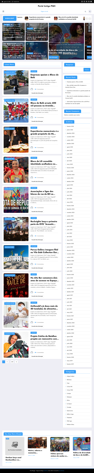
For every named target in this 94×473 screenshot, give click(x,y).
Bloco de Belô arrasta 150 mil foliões (36, 57)
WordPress (45, 467)
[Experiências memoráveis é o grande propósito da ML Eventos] (16, 139)
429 (12, 362)
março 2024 (70, 202)
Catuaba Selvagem (37, 30)
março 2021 (70, 312)
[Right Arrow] (90, 19)
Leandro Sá (29, 32)
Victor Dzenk (43, 32)
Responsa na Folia (7, 51)
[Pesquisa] (85, 11)
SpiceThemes (61, 467)
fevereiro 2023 (70, 243)
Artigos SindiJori (70, 376)
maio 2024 (69, 195)
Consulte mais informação (58, 57)
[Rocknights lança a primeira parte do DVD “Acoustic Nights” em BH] (16, 229)
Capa (53, 46)
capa (13, 28)
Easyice (43, 30)
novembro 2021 (70, 285)
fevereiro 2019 (70, 364)
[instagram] (89, 1)
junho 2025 (69, 154)
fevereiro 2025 (70, 167)
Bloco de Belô (38, 28)
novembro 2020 (70, 326)
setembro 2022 (70, 261)
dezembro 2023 (70, 209)
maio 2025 (69, 157)
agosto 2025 (70, 147)
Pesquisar (69, 65)
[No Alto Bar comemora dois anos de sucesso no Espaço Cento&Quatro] (16, 285)
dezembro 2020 (70, 323)
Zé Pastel (29, 34)
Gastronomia (70, 410)
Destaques (30, 28)
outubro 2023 (70, 216)
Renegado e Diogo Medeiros (15, 49)
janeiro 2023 (70, 247)
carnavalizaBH (30, 30)
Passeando (69, 417)
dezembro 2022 (70, 250)
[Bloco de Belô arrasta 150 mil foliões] (36, 50)
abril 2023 (69, 236)
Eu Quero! (69, 404)
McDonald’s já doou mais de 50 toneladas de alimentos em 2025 (44, 307)
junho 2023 (69, 229)
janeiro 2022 (70, 278)
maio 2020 (69, 347)
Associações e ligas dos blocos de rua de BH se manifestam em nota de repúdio (79, 18)
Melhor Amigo (70, 414)
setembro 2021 (70, 292)
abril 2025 (69, 161)
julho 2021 (69, 298)
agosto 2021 (70, 295)
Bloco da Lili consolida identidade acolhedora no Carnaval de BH (49, 18)
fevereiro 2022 (70, 274)
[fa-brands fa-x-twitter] (84, 1)
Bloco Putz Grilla (72, 46)
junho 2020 (69, 343)
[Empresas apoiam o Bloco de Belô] (16, 82)
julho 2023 (69, 226)
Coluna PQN (70, 390)
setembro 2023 (70, 219)
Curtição (34, 218)
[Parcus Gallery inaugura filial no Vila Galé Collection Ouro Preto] (16, 257)
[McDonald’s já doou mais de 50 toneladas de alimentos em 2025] (16, 314)
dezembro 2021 (70, 281)
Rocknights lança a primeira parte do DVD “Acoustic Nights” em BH (44, 222)
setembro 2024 (70, 181)
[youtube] (91, 1)
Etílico (68, 400)
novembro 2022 (70, 254)
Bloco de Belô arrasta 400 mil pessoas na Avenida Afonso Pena (13, 57)
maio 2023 (69, 233)
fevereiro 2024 (70, 205)
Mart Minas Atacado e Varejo (9, 30)
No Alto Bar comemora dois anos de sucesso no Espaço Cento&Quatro (44, 279)
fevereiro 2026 (70, 126)
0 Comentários (40, 89)
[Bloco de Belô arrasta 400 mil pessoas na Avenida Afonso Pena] (16, 110)
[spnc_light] (90, 11)
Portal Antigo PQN (46, 5)
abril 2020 (69, 350)
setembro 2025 (70, 143)
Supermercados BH (36, 32)
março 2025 (70, 164)
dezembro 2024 (70, 174)
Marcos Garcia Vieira (14, 47)
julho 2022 (69, 267)
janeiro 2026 (70, 130)
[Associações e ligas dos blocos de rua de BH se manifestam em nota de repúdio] (16, 200)
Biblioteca (69, 379)
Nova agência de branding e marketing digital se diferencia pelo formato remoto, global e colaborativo (80, 451)
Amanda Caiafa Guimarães (63, 46)
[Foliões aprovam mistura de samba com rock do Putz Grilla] (70, 41)
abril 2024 (69, 198)
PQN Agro (69, 421)
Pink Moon (18, 30)
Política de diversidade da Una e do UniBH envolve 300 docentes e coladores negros (58, 453)
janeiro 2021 (70, 319)
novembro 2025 (70, 136)
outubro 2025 (70, 140)
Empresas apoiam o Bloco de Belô (13, 38)
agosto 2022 (70, 264)
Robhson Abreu (17, 34)
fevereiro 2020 (70, 357)
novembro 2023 (70, 212)
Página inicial (44, 11)
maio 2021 (69, 305)
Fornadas (69, 407)
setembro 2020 (70, 333)
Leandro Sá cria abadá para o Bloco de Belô (36, 38)
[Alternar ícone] (3, 12)
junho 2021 (69, 302)
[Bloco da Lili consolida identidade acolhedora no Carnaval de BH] (16, 169)
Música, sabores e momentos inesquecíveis (11, 451)
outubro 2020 (70, 329)
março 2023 (70, 240)
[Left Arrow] (87, 19)
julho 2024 (69, 188)
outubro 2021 (70, 288)
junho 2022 (69, 271)
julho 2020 (69, 340)
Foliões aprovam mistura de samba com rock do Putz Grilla (70, 51)
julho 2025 (69, 150)
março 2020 (70, 354)
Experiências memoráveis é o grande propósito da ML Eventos (20, 18)
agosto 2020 (70, 336)
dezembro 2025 (70, 133)
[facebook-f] (82, 1)
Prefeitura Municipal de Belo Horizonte (11, 32)
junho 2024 (69, 192)
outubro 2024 (70, 178)
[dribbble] (86, 1)
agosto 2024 (70, 185)
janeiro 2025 (70, 171)
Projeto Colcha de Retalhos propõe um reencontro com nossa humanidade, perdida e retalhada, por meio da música (45, 337)
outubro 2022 (70, 257)
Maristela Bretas (18, 28)
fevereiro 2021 (70, 316)
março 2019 (70, 360)
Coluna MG (69, 386)
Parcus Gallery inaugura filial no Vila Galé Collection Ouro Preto (44, 251)
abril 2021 (69, 309)
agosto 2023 (70, 223)
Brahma (10, 28)
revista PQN (11, 34)
